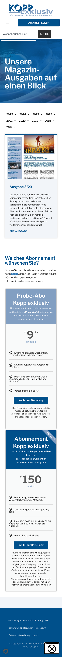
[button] (7, 22)
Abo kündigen (14, 620)
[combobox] (18, 34)
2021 (9, 120)
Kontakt (35, 635)
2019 (35, 120)
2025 (9, 114)
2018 (48, 120)
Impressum (40, 628)
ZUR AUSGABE (18, 231)
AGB (46, 620)
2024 (22, 114)
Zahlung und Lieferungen (21, 628)
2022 (48, 114)
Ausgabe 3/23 (21, 187)
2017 (9, 127)
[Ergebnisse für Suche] (18, 40)
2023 (35, 114)
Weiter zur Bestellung (31, 400)
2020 (22, 120)
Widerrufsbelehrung (33, 620)
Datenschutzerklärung (19, 635)
